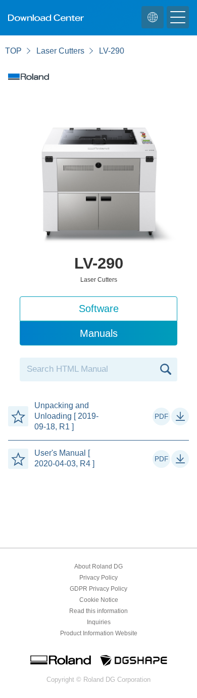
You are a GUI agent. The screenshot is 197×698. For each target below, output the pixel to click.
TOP (13, 51)
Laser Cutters (60, 51)
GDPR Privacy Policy (98, 588)
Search (165, 369)
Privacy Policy (98, 577)
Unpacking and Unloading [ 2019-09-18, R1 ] (66, 416)
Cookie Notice (98, 599)
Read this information (98, 611)
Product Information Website (98, 633)
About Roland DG (98, 566)
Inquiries (99, 622)
